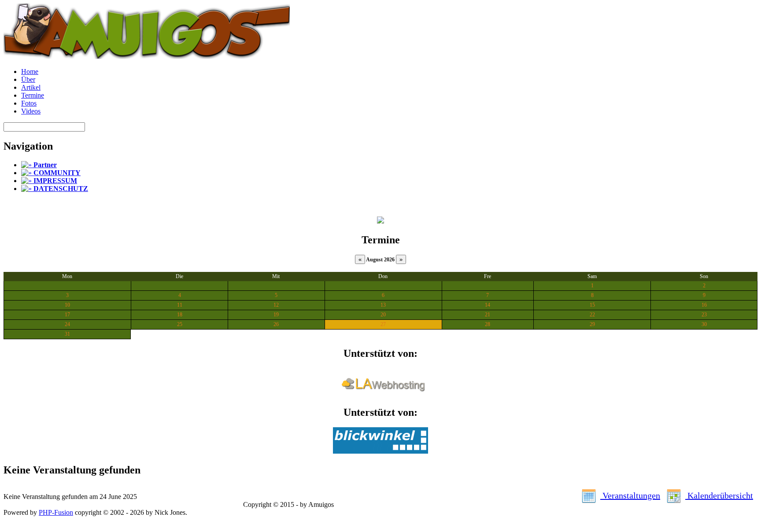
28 (487, 324)
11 (179, 305)
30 (704, 324)
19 (276, 315)
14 (487, 305)
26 (276, 324)
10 (67, 305)
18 (179, 315)
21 (487, 315)
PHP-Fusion (56, 512)
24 (67, 324)
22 (592, 315)
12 (276, 305)
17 (67, 315)
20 (383, 315)
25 (179, 324)
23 (704, 315)
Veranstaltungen (630, 495)
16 (704, 305)
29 (592, 324)
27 (383, 324)
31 (67, 334)
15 (592, 305)
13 (383, 305)
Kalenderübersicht (719, 495)
